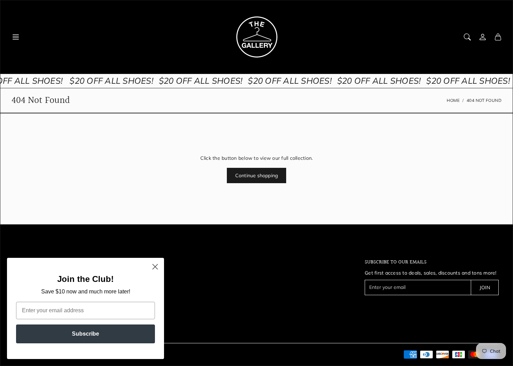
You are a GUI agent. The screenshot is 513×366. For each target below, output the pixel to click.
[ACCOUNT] (482, 37)
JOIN (484, 287)
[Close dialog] (155, 267)
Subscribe (85, 334)
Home (453, 100)
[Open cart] (498, 37)
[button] (18, 37)
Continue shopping (256, 175)
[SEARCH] (467, 37)
